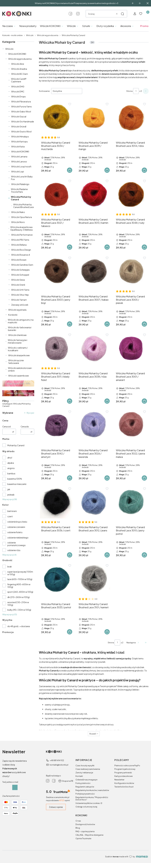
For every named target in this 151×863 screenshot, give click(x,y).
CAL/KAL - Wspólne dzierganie (89, 835)
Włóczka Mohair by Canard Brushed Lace (23, 205)
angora (10, 468)
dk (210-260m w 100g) (18, 597)
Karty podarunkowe (123, 776)
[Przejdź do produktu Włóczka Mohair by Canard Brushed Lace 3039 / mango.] (93, 117)
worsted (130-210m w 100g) (18, 603)
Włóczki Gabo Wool (21, 111)
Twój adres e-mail (10, 782)
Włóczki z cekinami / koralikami (18, 349)
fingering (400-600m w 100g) (18, 585)
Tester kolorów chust (123, 786)
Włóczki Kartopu (19, 141)
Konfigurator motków (124, 783)
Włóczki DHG (17, 86)
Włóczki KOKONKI (17, 54)
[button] (122, 14)
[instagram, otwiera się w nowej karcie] (78, 14)
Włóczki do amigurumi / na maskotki (20, 321)
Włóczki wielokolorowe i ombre (20, 369)
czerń (10, 516)
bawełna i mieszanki (16, 484)
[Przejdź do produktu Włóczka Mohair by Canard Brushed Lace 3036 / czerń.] (56, 502)
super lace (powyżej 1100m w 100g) (20, 573)
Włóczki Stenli (18, 284)
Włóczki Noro (18, 222)
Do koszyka (69, 170)
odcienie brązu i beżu (17, 521)
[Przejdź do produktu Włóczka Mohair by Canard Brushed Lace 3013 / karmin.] (93, 194)
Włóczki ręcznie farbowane (16, 361)
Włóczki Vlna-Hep (20, 294)
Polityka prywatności (85, 794)
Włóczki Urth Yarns (20, 289)
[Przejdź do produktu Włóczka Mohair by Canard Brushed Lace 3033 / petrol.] (56, 579)
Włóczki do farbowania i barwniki (19, 328)
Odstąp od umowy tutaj (86, 806)
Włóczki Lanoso (19, 161)
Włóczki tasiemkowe (18, 375)
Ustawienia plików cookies (88, 803)
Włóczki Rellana (19, 244)
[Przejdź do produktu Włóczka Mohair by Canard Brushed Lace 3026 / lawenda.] (93, 425)
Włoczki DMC (17, 91)
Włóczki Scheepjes (20, 269)
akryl (9, 457)
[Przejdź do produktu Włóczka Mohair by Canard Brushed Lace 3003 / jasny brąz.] (56, 271)
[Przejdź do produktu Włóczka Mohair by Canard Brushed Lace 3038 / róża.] (93, 348)
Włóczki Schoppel (20, 274)
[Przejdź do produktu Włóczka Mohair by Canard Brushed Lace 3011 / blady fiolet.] (56, 348)
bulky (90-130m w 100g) (19, 609)
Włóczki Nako (18, 212)
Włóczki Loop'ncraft (21, 166)
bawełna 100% (14, 478)
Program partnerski (123, 772)
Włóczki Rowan (18, 259)
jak (8, 489)
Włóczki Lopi (17, 171)
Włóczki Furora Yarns (21, 106)
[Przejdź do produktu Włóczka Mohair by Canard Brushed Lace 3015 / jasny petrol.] (131, 502)
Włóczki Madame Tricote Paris (19, 190)
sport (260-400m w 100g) (20, 591)
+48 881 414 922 (57, 760)
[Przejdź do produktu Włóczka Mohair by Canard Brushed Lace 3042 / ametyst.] (56, 425)
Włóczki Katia (18, 146)
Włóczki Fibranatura (21, 101)
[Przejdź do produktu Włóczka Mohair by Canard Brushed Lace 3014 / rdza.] (131, 117)
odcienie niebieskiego (17, 537)
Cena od (6, 426)
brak (9, 566)
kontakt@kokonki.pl (59, 765)
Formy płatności (83, 783)
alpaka (10, 463)
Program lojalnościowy (124, 769)
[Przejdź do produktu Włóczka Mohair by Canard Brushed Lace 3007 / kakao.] (93, 271)
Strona (129, 91)
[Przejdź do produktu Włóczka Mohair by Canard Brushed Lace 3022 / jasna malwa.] (131, 425)
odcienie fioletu (14, 532)
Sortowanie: (44, 91)
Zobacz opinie (56, 807)
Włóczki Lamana (19, 156)
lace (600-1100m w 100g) (19, 579)
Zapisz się (15, 787)
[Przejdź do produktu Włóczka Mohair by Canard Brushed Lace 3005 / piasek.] (131, 271)
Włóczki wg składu (17, 309)
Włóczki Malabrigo (20, 184)
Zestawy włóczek (19, 304)
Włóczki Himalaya (20, 136)
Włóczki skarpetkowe (19, 355)
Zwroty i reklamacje (84, 772)
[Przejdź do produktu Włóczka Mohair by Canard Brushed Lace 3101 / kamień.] (93, 579)
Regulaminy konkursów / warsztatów (92, 790)
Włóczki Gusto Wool (21, 131)
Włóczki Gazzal (18, 116)
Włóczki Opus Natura (21, 217)
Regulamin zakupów (85, 786)
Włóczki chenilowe (17, 335)
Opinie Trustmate (83, 838)
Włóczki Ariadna (19, 69)
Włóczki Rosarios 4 (20, 254)
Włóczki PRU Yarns (20, 239)
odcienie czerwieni (16, 527)
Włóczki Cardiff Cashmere (18, 80)
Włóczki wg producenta (47, 35)
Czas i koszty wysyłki (85, 765)
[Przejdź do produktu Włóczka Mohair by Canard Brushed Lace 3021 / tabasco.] (56, 194)
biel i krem (12, 511)
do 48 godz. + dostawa (18, 626)
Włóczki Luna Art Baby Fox (22, 177)
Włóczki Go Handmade (22, 121)
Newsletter (119, 779)
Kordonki (12, 314)
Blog (78, 828)
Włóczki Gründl (18, 126)
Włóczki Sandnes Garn (22, 264)
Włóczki (29, 35)
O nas (78, 821)
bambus (11, 473)
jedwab (10, 494)
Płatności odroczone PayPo (127, 765)
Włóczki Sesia (18, 279)
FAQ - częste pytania (85, 831)
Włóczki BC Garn (19, 74)
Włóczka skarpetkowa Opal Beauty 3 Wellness (21, 228)
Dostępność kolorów (85, 824)
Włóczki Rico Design (21, 249)
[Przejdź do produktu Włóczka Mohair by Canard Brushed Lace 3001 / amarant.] (131, 348)
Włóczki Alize (17, 64)
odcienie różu (13, 550)
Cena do (25, 426)
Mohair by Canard (15, 445)
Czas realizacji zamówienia (88, 769)
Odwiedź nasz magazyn (86, 779)
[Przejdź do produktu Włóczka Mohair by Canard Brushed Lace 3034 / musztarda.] (56, 117)
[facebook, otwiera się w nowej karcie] (70, 14)
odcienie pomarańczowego (16, 544)
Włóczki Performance (22, 234)
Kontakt (79, 776)
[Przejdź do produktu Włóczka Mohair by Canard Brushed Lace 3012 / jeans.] (93, 502)
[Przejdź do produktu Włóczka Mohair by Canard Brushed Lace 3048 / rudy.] (131, 194)
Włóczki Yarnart (19, 299)
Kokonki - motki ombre (12, 35)
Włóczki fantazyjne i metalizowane (17, 341)
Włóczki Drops (18, 96)
